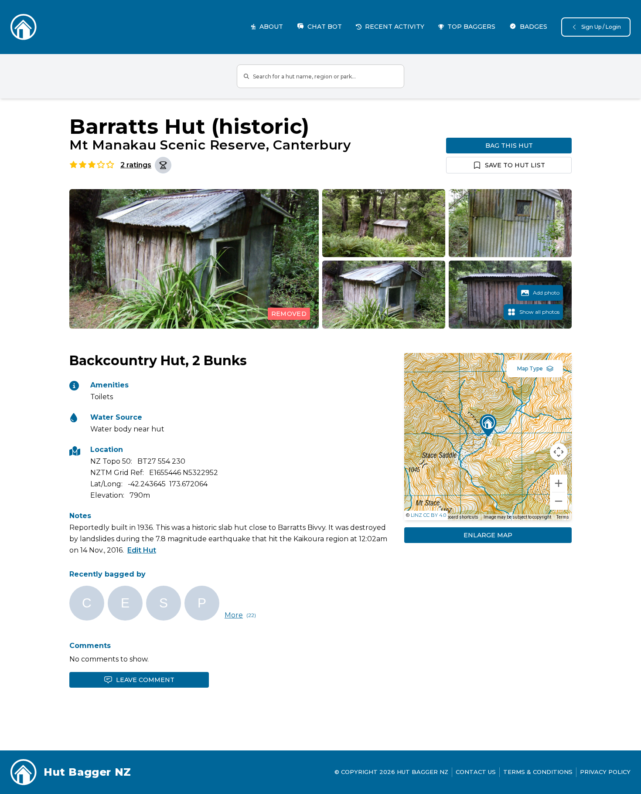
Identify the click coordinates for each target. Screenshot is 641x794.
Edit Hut (141, 550)
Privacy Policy (605, 771)
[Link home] (23, 772)
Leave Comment (145, 680)
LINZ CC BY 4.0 (428, 515)
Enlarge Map (488, 535)
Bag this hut (509, 145)
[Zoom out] (558, 501)
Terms (562, 517)
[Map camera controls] (558, 452)
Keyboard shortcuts (459, 517)
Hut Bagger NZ (87, 772)
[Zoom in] (558, 483)
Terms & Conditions (538, 771)
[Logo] (23, 27)
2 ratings (135, 165)
